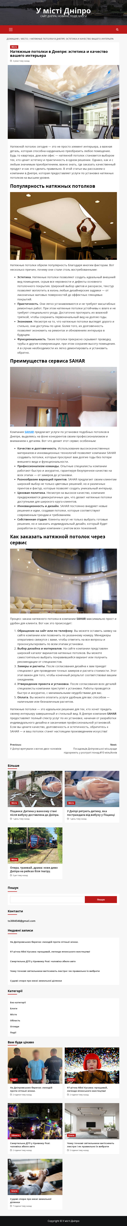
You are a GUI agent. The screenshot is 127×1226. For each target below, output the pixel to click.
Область (15, 1020)
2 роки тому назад (21, 61)
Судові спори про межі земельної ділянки (36, 980)
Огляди (14, 1026)
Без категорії (18, 1002)
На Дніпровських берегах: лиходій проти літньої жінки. (44, 941)
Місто (14, 47)
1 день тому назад (21, 819)
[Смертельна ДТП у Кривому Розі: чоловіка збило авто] (35, 1121)
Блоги (13, 1008)
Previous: (36, 746)
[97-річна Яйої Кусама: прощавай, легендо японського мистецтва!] (92, 1065)
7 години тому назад (22, 1206)
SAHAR (29, 432)
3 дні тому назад (20, 875)
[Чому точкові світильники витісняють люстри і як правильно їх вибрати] (92, 1121)
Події (13, 1032)
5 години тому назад (79, 1150)
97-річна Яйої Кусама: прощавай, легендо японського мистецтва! (50, 951)
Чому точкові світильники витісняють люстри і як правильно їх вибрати (55, 970)
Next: (90, 748)
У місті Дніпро (63, 11)
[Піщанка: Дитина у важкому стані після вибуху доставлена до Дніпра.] (35, 789)
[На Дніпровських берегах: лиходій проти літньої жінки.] (35, 1065)
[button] (11, 29)
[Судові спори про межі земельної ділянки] (35, 1177)
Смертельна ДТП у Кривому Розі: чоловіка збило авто (43, 961)
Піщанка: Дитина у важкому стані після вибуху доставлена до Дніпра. (34, 813)
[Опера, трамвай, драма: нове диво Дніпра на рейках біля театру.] (35, 845)
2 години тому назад (22, 1094)
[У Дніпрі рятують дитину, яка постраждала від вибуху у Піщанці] (92, 789)
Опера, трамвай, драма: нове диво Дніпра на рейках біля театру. (34, 869)
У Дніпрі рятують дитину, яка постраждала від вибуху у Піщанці (91, 813)
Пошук (13, 888)
